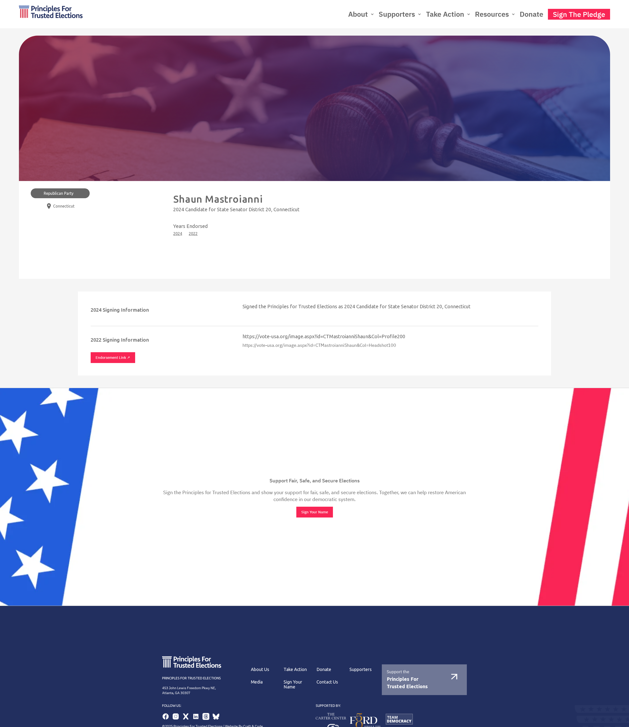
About (358, 14)
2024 (177, 233)
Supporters (360, 669)
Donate (531, 14)
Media (257, 681)
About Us (260, 669)
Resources (492, 14)
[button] (361, 14)
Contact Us (327, 681)
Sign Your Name (314, 512)
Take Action (445, 14)
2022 (193, 233)
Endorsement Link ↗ (113, 357)
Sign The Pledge (579, 14)
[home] (99, 14)
